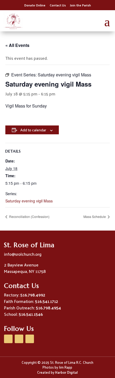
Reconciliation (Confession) (28, 216)
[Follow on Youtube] (19, 339)
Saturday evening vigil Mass (29, 200)
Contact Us (58, 5)
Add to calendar (33, 130)
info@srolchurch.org (22, 254)
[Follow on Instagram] (29, 339)
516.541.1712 (46, 301)
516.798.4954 (48, 308)
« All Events (17, 45)
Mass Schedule (95, 216)
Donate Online (34, 5)
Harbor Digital (66, 372)
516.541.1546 (31, 314)
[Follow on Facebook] (8, 339)
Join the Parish (80, 5)
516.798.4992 (32, 295)
